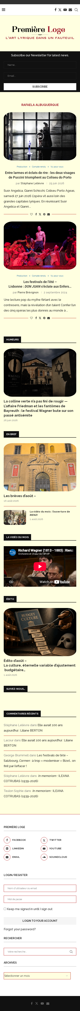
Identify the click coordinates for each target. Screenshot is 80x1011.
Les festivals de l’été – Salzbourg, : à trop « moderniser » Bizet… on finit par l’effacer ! (40, 761)
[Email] (70, 9)
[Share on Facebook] (36, 214)
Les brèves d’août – (20, 496)
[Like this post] (31, 214)
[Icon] (40, 136)
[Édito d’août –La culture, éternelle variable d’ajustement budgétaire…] (40, 632)
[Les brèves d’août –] (40, 467)
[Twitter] (60, 9)
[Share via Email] (48, 214)
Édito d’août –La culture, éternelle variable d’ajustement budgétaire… (40, 665)
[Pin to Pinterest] (44, 214)
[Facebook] (55, 9)
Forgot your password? (20, 929)
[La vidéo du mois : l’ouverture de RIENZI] (15, 517)
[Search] (76, 9)
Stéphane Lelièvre (32, 183)
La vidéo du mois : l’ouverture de (50, 513)
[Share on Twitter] (40, 214)
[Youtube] (65, 9)
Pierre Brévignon (28, 292)
